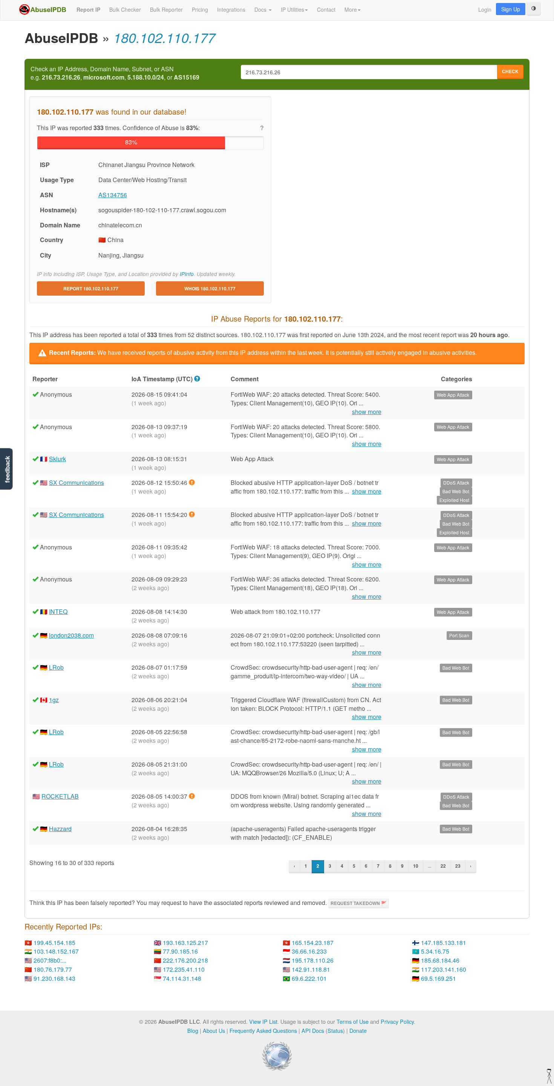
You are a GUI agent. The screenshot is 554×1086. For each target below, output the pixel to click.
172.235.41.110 (184, 969)
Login (484, 9)
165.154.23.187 (313, 942)
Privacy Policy (397, 1021)
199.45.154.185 (54, 942)
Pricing (200, 9)
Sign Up (510, 9)
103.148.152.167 (56, 951)
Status (335, 1030)
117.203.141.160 (443, 969)
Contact (326, 9)
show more (366, 412)
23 (458, 865)
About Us (214, 1030)
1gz (54, 699)
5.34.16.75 (435, 951)
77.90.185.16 (180, 951)
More (350, 9)
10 (415, 865)
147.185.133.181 (443, 942)
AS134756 (112, 194)
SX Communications (76, 482)
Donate (358, 1030)
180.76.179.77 (53, 969)
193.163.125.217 (185, 942)
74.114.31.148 (182, 978)
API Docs (312, 1030)
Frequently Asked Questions (263, 1030)
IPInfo (187, 274)
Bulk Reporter (166, 9)
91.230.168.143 (54, 978)
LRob (56, 667)
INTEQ (58, 611)
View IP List (263, 1021)
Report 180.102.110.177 (90, 288)
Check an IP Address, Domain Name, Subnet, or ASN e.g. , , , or (115, 73)
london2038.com (71, 635)
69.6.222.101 (309, 978)
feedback (7, 469)
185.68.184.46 (440, 960)
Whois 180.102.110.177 (210, 288)
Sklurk (57, 458)
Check (510, 71)
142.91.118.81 (311, 969)
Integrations (231, 9)
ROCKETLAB (60, 796)
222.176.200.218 (185, 960)
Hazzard (60, 828)
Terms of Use (353, 1021)
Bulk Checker (125, 9)
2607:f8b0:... (50, 960)
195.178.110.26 (313, 960)
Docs (261, 9)
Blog (192, 1030)
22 (443, 865)
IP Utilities (292, 9)
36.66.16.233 (309, 951)
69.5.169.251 (438, 978)
